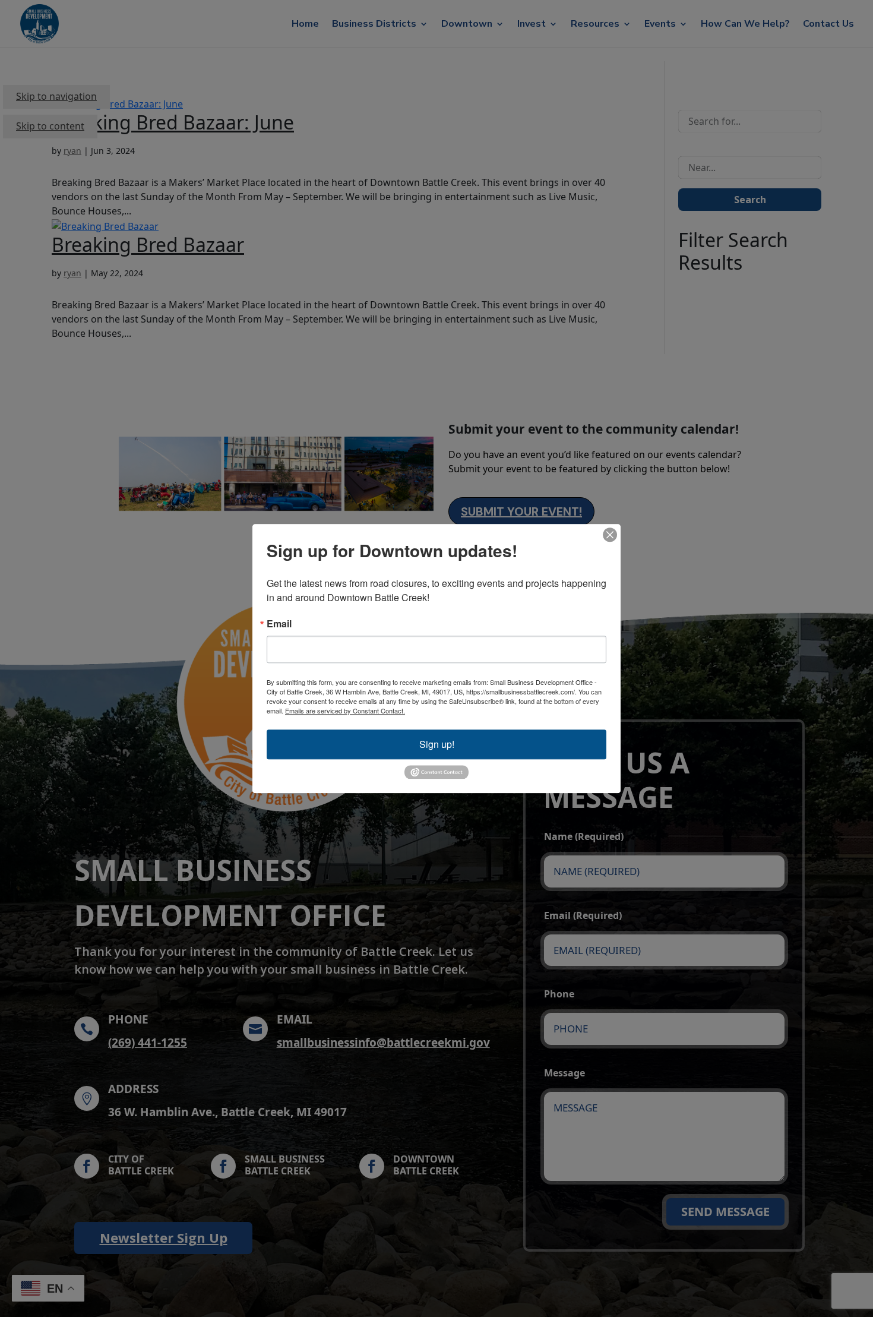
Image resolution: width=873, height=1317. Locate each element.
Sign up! (436, 744)
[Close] (610, 535)
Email (279, 624)
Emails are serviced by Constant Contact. (345, 710)
